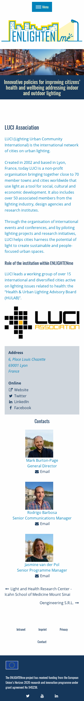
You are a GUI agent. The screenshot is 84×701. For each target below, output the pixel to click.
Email (44, 471)
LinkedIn (21, 401)
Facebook (22, 407)
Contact (42, 641)
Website (20, 389)
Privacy (64, 629)
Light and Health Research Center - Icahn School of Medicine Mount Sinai (38, 591)
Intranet (21, 629)
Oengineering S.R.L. (57, 602)
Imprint (42, 629)
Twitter (20, 395)
